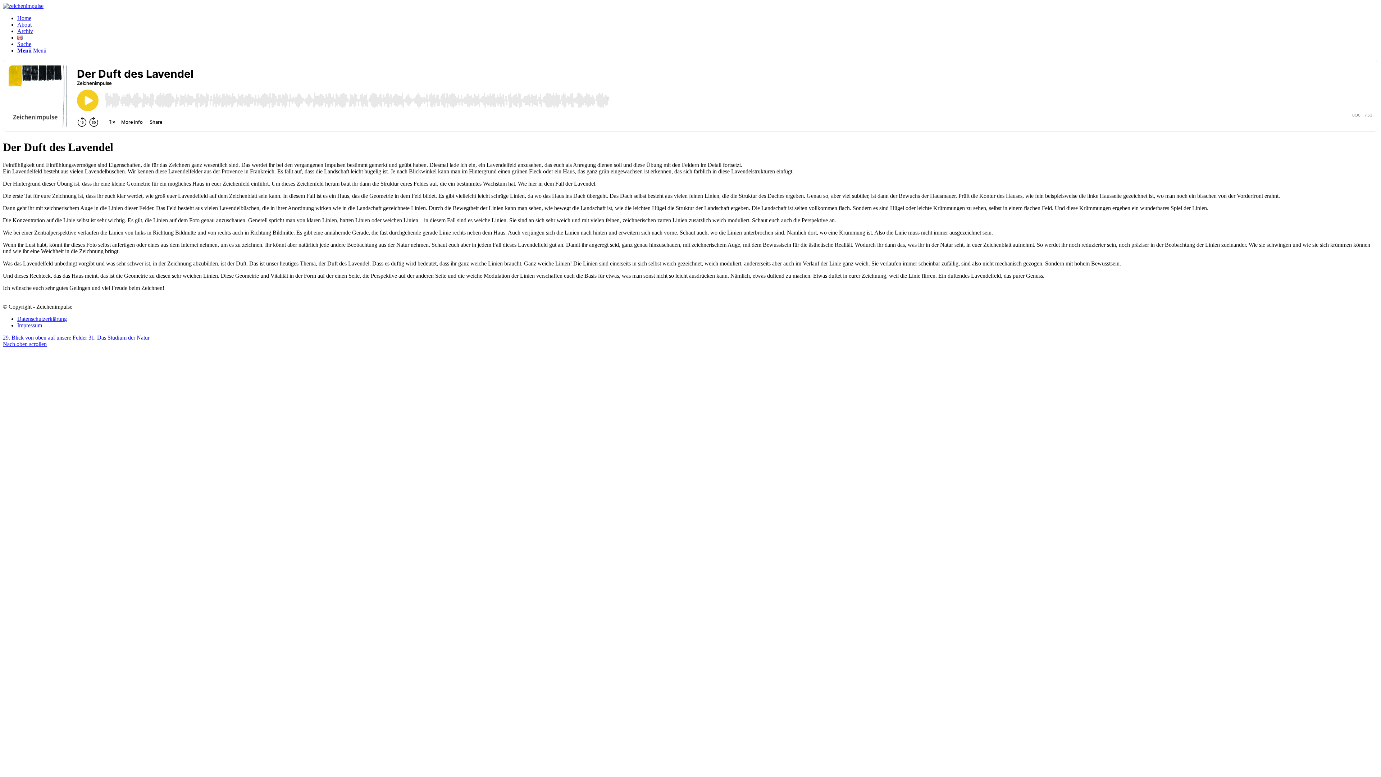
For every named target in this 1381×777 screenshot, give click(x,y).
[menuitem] (697, 18)
